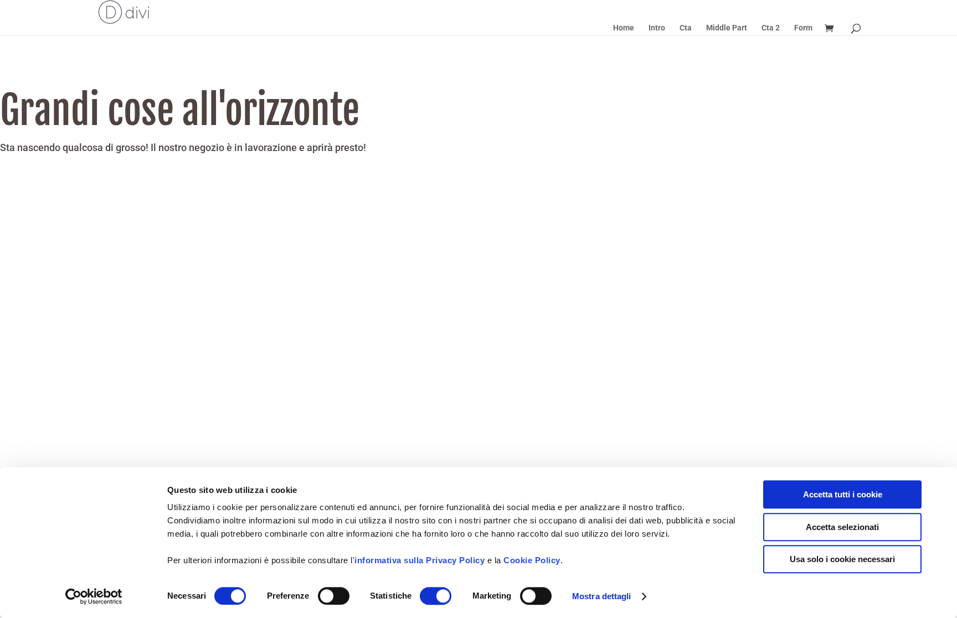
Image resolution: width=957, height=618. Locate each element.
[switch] (333, 596)
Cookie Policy (531, 560)
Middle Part (726, 28)
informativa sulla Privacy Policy (419, 560)
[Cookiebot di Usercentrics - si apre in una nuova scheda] (93, 596)
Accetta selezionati (842, 527)
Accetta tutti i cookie (842, 494)
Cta (686, 28)
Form (803, 28)
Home (623, 28)
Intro (657, 28)
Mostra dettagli (601, 596)
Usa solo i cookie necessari (842, 559)
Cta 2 (771, 28)
